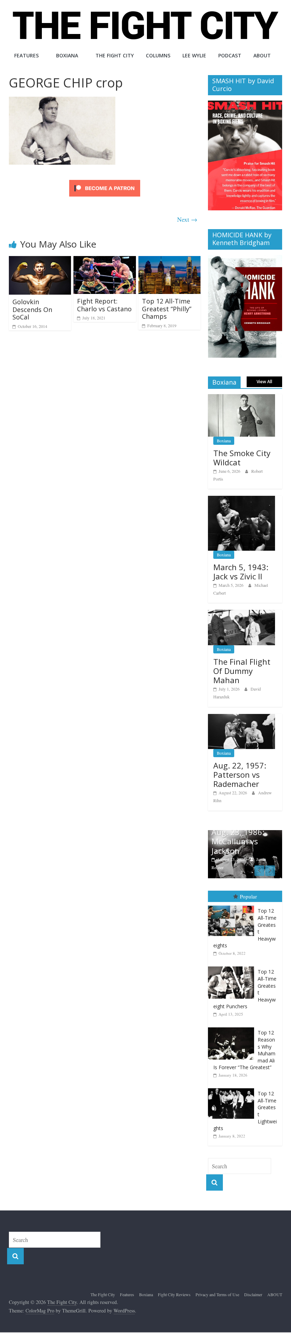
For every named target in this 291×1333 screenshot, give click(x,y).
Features (26, 55)
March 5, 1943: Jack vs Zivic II (240, 572)
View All (264, 382)
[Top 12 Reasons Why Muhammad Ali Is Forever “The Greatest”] (233, 1027)
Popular (248, 896)
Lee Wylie (194, 55)
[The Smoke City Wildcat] (241, 398)
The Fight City (114, 55)
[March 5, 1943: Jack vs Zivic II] (241, 499)
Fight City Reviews (174, 1294)
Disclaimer (253, 1294)
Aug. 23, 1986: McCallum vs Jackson (238, 841)
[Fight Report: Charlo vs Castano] (104, 260)
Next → (187, 219)
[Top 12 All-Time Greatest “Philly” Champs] (169, 260)
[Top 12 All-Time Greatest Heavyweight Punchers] (233, 966)
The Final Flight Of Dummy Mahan (241, 671)
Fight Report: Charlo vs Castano (104, 305)
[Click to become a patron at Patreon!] (104, 181)
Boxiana (67, 55)
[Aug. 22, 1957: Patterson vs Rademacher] (241, 717)
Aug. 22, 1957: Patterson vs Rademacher (239, 774)
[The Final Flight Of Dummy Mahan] (241, 613)
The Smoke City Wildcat (241, 457)
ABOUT (262, 55)
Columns (158, 55)
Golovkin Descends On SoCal (32, 309)
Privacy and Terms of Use (217, 1294)
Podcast (229, 55)
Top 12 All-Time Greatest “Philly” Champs (166, 309)
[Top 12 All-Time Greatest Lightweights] (233, 1088)
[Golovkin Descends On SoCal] (40, 260)
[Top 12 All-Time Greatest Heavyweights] (233, 905)
